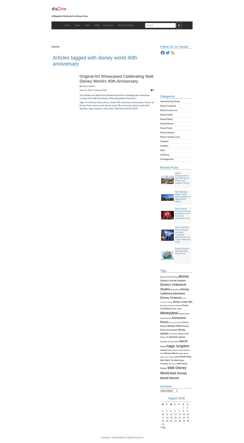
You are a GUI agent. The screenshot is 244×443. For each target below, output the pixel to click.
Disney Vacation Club (170, 137)
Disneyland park (165, 318)
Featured (164, 141)
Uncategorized (166, 159)
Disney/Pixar (175, 290)
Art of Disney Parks (93, 102)
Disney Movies (166, 124)
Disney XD (164, 337)
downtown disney (177, 337)
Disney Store (173, 334)
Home (55, 46)
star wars (165, 360)
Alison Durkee (88, 86)
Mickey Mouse (171, 353)
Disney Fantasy (176, 305)
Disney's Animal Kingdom (173, 280)
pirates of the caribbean (167, 357)
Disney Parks (166, 128)
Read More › (131, 98)
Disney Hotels (166, 115)
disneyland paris (184, 313)
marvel (163, 350)
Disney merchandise (175, 322)
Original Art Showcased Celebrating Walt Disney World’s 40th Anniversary (116, 78)
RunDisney (185, 356)
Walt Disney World (123, 108)
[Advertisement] (122, 35)
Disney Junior (176, 308)
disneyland (169, 313)
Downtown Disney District (169, 342)
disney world (183, 334)
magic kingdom (177, 346)
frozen (163, 346)
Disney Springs (167, 132)
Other (162, 150)
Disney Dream (165, 305)
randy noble (108, 108)
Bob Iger (163, 277)
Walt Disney (172, 364)
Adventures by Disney (170, 101)
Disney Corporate (168, 106)
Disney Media (166, 119)
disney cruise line (182, 301)
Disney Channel (170, 297)
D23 (168, 277)
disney (183, 276)
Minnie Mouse (183, 353)
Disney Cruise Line (168, 110)
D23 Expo (174, 277)
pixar (177, 357)
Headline (164, 146)
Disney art (149, 102)
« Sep (162, 427)
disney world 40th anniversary (118, 105)
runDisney (164, 155)
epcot (183, 341)
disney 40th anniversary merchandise (127, 102)
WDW (135, 108)
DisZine (120, 438)
